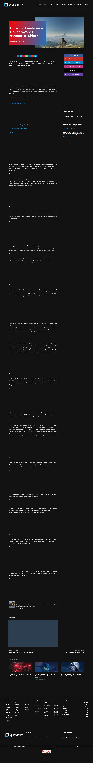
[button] (25, 5)
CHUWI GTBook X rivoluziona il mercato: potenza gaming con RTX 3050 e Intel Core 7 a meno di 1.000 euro (73, 118)
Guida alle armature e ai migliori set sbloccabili (20, 125)
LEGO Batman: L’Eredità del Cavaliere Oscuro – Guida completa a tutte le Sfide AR (45, 675)
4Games (10, 677)
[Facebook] (18, 56)
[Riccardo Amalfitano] (12, 605)
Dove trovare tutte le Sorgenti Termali (18, 129)
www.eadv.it (43, 761)
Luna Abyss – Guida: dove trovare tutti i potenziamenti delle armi (20, 675)
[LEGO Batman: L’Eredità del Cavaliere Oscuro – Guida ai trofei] (72, 667)
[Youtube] (76, 738)
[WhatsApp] (26, 56)
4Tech (64, 120)
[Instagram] (18, 608)
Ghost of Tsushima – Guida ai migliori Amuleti (21, 652)
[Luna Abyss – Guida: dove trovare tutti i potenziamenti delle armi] (20, 667)
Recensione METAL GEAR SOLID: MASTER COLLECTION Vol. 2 (73, 110)
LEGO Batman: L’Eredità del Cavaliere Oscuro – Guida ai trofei (71, 675)
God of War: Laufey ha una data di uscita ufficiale (27, 706)
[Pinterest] (23, 56)
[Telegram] (35, 56)
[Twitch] (79, 738)
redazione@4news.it (35, 741)
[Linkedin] (29, 56)
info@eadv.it (49, 761)
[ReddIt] (32, 56)
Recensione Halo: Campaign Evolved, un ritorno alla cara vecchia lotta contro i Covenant (72, 126)
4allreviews (65, 128)
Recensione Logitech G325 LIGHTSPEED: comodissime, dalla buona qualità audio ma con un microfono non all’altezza (73, 134)
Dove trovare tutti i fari (14, 132)
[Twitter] (21, 56)
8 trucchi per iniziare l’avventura (17, 103)
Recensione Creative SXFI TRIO (75, 652)
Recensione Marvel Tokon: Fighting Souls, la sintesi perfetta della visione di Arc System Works (9, 711)
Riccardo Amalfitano (15, 41)
